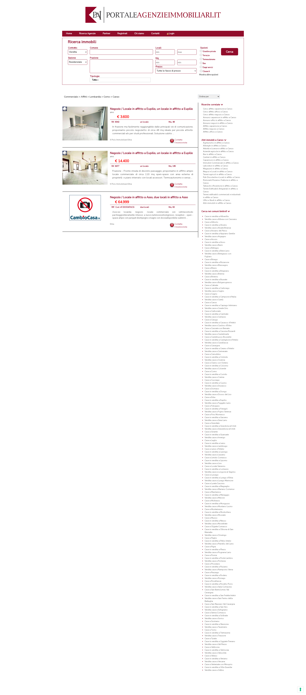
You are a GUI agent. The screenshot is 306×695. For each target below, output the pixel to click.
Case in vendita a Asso (215, 242)
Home (69, 33)
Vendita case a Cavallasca (216, 342)
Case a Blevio (211, 268)
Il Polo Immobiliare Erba (121, 139)
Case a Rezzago (212, 572)
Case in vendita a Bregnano (217, 271)
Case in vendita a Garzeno (216, 417)
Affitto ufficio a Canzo (213, 132)
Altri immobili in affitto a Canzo (217, 203)
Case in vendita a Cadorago (217, 288)
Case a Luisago (212, 475)
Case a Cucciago (212, 380)
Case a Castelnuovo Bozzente (218, 337)
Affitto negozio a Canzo (213, 129)
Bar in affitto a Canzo (212, 154)
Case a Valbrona (212, 647)
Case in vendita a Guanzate (217, 434)
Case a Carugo (211, 319)
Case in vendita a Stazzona (217, 624)
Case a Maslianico (213, 492)
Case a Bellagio (212, 248)
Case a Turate (211, 638)
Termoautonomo (209, 59)
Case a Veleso (211, 655)
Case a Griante (211, 431)
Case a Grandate (212, 423)
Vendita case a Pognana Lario (218, 552)
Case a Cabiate (211, 285)
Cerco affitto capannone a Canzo (217, 109)
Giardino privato (209, 51)
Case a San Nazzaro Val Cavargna (220, 604)
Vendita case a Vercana (215, 661)
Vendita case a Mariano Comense (219, 489)
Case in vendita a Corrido (216, 374)
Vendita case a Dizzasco (215, 386)
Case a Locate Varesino (215, 466)
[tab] (220, 104)
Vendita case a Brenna (214, 274)
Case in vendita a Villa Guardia (218, 667)
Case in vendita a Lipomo (216, 460)
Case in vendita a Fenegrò (216, 408)
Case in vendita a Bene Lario (217, 251)
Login (171, 33)
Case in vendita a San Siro (216, 607)
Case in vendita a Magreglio (217, 486)
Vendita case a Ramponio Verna (219, 569)
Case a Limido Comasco (216, 457)
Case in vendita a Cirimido (216, 357)
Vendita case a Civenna (215, 360)
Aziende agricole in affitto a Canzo (218, 151)
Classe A (206, 71)
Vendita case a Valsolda (215, 653)
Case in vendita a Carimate (216, 314)
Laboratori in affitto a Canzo (215, 165)
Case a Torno (210, 630)
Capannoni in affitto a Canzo (216, 160)
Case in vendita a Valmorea (217, 650)
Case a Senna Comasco (215, 612)
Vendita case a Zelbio (214, 670)
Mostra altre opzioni (208, 74)
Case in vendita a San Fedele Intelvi (220, 595)
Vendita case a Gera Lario (216, 420)
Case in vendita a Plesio (215, 549)
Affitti (84, 96)
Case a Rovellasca (213, 581)
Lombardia (95, 96)
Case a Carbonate (213, 311)
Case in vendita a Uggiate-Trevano (220, 641)
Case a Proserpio (212, 564)
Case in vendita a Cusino (216, 383)
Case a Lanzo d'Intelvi (214, 449)
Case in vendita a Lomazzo (217, 469)
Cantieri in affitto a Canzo (214, 157)
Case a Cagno (211, 294)
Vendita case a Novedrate (216, 523)
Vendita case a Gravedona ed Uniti (220, 429)
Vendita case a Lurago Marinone (219, 480)
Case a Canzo (211, 302)
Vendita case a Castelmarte (217, 334)
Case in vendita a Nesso (215, 520)
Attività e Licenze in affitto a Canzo (218, 148)
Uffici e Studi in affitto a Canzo (216, 200)
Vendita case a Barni (214, 245)
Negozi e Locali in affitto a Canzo (218, 171)
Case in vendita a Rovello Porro (219, 584)
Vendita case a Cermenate (216, 351)
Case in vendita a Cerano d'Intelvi (219, 348)
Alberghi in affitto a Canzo (215, 145)
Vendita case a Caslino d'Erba (218, 325)
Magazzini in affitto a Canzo (215, 168)
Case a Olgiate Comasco (216, 526)
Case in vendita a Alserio (216, 225)
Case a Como (211, 371)
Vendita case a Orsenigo (215, 535)
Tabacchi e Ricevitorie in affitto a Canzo (220, 186)
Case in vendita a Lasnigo (216, 452)
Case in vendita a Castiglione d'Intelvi (221, 340)
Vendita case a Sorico (214, 618)
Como (107, 96)
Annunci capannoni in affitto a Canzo (219, 117)
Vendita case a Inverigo (215, 437)
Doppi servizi (208, 67)
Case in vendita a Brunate (216, 279)
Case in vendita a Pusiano (216, 566)
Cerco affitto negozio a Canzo (216, 114)
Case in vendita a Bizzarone (217, 262)
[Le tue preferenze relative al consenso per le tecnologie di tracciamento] (300, 689)
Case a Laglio (211, 440)
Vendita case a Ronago (215, 578)
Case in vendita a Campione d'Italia (220, 296)
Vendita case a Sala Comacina (218, 587)
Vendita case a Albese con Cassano (221, 219)
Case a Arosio (211, 239)
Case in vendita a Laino (215, 443)
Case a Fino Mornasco (215, 414)
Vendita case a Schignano (216, 610)
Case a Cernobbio (213, 354)
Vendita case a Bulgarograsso (218, 282)
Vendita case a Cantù (214, 299)
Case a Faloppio (212, 406)
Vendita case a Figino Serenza (218, 411)
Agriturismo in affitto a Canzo (216, 143)
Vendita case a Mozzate (215, 515)
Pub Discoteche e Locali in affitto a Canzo (221, 177)
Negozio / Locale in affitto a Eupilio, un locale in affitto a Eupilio (151, 110)
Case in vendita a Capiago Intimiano (221, 305)
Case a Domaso (212, 388)
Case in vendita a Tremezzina (217, 632)
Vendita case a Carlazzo (215, 317)
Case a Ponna (211, 555)
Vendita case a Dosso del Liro (218, 394)
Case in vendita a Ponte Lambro (219, 558)
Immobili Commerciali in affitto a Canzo (221, 163)
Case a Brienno (211, 276)
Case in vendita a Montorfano (218, 512)
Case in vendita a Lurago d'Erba (219, 477)
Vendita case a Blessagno (216, 265)
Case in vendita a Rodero (216, 575)
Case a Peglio (211, 538)
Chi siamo (139, 33)
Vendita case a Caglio (214, 291)
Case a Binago (211, 259)
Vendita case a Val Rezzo (216, 644)
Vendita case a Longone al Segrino (220, 472)
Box (204, 63)
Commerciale (71, 96)
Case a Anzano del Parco (216, 230)
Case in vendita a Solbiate (216, 615)
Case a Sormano (212, 621)
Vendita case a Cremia (214, 377)
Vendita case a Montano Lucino (219, 506)
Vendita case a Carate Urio (216, 308)
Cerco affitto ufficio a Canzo (215, 111)
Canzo (116, 96)
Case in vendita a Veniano (216, 658)
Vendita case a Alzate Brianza (218, 228)
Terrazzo (206, 55)
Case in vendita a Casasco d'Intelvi (220, 322)
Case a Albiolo (211, 222)
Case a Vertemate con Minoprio (218, 664)
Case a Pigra (210, 546)
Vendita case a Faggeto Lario (218, 403)
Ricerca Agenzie (87, 33)
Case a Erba (210, 397)
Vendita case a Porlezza (215, 561)
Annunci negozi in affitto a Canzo (218, 123)
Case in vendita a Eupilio (216, 400)
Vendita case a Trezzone (215, 635)
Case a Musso (211, 518)
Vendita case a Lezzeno (215, 454)
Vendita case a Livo (213, 463)
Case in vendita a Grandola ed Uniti (220, 426)
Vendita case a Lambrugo (216, 446)
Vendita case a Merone (215, 498)
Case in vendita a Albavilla (217, 216)
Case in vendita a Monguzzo (217, 503)
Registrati (122, 33)
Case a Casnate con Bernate (217, 328)
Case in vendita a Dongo (216, 391)
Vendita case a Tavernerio (216, 627)
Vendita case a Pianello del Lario (219, 543)
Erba (112, 224)
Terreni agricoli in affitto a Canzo (217, 174)
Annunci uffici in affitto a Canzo (217, 120)
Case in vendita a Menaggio (217, 495)
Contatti (155, 33)
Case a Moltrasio (212, 500)
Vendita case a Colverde (215, 368)
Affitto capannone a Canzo (215, 126)
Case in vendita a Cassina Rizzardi (220, 331)
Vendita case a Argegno (215, 236)
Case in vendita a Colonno (216, 365)
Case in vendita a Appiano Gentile (220, 233)
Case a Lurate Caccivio (215, 483)
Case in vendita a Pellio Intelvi (218, 541)
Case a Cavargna (212, 345)
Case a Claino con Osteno (216, 363)
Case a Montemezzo (214, 509)
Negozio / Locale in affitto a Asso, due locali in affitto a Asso (149, 197)
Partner (106, 33)
